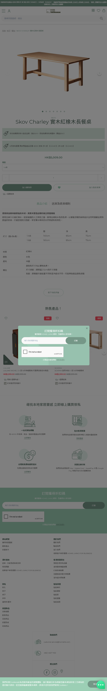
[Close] (87, 328)
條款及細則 (60, 360)
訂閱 (76, 341)
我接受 (96, 684)
